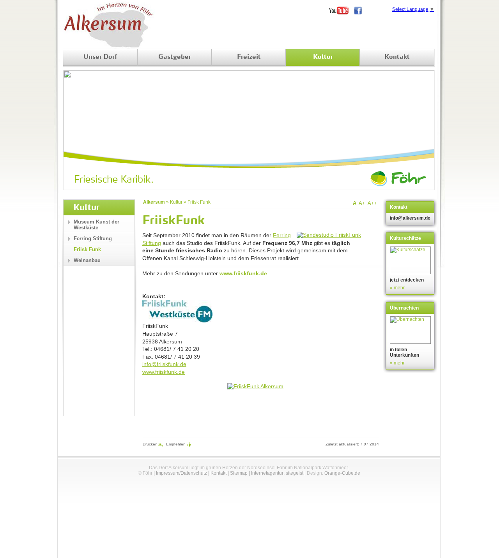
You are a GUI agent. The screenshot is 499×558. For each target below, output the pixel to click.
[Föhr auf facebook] (360, 10)
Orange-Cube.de (342, 473)
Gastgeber (174, 57)
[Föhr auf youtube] (341, 10)
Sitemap (239, 473)
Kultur (323, 57)
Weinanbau (87, 260)
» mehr (397, 287)
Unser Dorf (100, 57)
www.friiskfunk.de (243, 273)
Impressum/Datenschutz (181, 473)
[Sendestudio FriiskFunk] (329, 235)
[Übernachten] (411, 330)
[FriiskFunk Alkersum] (255, 386)
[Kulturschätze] (411, 260)
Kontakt (397, 57)
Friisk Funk (199, 202)
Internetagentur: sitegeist (277, 473)
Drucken (150, 444)
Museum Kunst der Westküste (96, 225)
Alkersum (154, 202)
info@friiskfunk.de (164, 364)
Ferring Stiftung (93, 238)
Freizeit (249, 57)
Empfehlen (176, 444)
